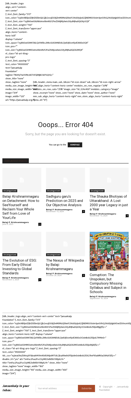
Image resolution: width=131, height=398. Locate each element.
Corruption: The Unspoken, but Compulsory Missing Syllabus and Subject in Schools (108, 283)
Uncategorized (9, 190)
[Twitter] (121, 340)
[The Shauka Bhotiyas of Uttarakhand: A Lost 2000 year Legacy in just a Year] (109, 180)
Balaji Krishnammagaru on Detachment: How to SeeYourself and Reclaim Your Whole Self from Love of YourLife (20, 207)
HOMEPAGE (75, 145)
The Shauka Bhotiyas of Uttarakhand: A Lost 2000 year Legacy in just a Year (109, 202)
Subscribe (86, 388)
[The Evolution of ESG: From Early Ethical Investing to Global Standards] (21, 244)
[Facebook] (84, 340)
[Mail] (102, 340)
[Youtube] (103, 349)
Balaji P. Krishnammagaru (15, 222)
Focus (93, 269)
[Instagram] (93, 340)
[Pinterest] (112, 340)
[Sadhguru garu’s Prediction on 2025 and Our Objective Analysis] (65, 180)
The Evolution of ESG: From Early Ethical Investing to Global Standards (19, 266)
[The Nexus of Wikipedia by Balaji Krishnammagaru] (65, 244)
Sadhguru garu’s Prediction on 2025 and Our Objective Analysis (64, 200)
